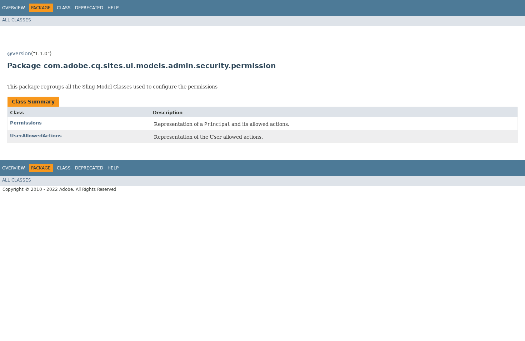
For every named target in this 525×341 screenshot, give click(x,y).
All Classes (16, 19)
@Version (19, 53)
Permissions (26, 123)
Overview (13, 7)
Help (113, 7)
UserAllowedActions (36, 135)
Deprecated (89, 7)
